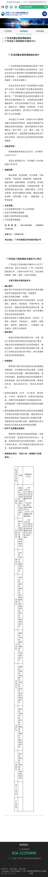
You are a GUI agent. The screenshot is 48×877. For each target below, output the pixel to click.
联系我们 (4, 869)
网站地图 (13, 869)
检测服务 (24, 31)
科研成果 (40, 31)
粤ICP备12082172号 (8, 873)
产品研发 (8, 31)
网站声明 (22, 869)
